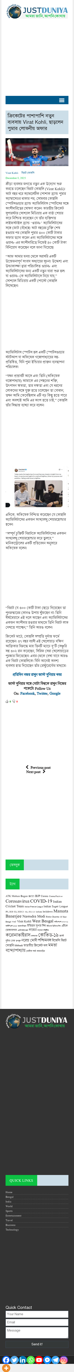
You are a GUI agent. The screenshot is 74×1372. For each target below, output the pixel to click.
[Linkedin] (22, 1360)
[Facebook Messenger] (47, 1360)
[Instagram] (64, 1360)
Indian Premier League (34, 906)
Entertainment (13, 1215)
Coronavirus (17, 901)
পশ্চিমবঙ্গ (44, 940)
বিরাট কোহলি (27, 172)
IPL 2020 (9, 911)
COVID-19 (41, 901)
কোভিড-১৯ (48, 935)
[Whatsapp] (31, 1360)
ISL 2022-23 (30, 912)
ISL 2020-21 (19, 912)
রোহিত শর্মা (31, 951)
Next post (33, 772)
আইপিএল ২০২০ (11, 926)
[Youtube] (39, 1360)
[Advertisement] (37, 55)
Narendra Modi (33, 916)
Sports (9, 1210)
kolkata (39, 911)
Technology (12, 1229)
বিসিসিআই (19, 945)
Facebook (27, 693)
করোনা (33, 930)
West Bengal (42, 920)
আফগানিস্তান (22, 926)
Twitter (42, 693)
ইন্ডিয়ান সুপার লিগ (36, 925)
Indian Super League (56, 906)
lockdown (48, 911)
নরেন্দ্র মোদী (29, 940)
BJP (37, 896)
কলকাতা (34, 936)
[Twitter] (14, 1360)
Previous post (41, 767)
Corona (44, 896)
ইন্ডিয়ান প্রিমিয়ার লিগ (54, 926)
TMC (14, 922)
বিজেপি (56, 940)
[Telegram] (55, 1360)
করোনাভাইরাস (18, 935)
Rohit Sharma (52, 916)
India (8, 1201)
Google (55, 693)
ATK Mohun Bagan (17, 896)
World (9, 1206)
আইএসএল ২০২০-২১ (61, 922)
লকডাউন (41, 950)
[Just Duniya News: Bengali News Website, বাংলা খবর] (37, 11)
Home (9, 1192)
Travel (9, 1220)
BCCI (31, 896)
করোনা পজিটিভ (43, 930)
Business (10, 1224)
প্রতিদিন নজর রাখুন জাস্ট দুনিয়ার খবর (37, 674)
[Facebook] (6, 1360)
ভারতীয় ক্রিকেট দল (35, 945)
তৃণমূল (18, 940)
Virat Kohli (12, 172)
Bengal (10, 1196)
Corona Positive (55, 896)
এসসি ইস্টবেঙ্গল (23, 930)
